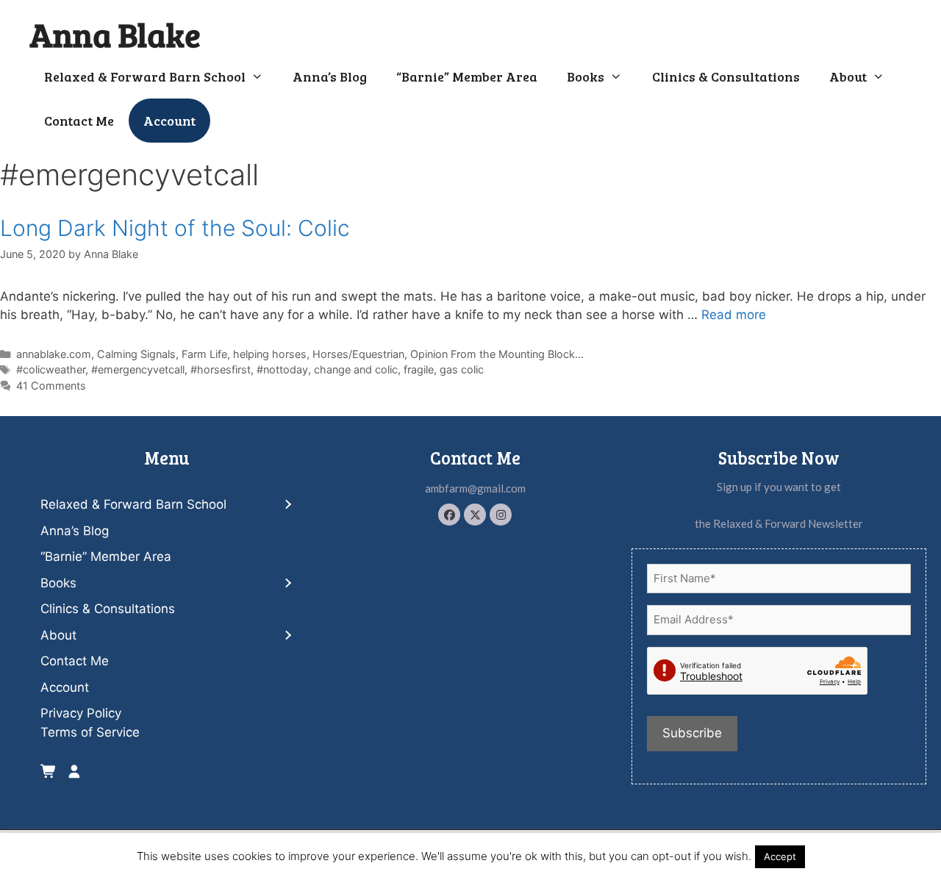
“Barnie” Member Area (466, 76)
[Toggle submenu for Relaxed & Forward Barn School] (287, 505)
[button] (449, 515)
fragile (419, 369)
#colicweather (50, 369)
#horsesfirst (220, 369)
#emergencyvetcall (138, 369)
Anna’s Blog (330, 76)
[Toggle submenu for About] (287, 635)
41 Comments (51, 385)
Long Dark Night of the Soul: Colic (175, 228)
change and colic (356, 369)
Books (585, 76)
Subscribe (692, 733)
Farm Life (204, 354)
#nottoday (282, 369)
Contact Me (79, 120)
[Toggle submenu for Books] (287, 583)
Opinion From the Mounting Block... (497, 354)
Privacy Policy (80, 713)
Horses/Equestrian (358, 354)
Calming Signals (136, 354)
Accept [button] (780, 856)
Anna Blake (115, 34)
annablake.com (53, 354)
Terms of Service (90, 732)
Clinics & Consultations (726, 76)
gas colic (462, 369)
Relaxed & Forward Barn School (145, 76)
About (848, 76)
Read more (733, 314)
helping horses (270, 354)
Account (169, 120)
